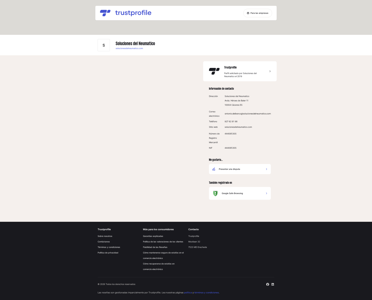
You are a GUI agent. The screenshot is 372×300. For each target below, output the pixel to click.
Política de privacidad (108, 252)
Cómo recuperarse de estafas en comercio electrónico (159, 266)
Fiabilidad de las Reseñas (155, 247)
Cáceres (235, 105)
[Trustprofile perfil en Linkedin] (272, 284)
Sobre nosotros (105, 236)
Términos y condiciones (109, 247)
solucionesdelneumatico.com (129, 48)
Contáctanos (104, 241)
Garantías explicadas (153, 236)
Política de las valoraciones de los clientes (163, 241)
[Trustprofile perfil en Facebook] (267, 284)
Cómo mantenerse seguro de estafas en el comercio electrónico (163, 255)
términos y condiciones (206, 292)
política (188, 292)
